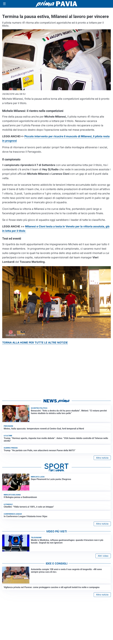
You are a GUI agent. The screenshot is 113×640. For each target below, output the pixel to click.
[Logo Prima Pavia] (56, 4)
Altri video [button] (103, 555)
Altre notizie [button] (102, 457)
